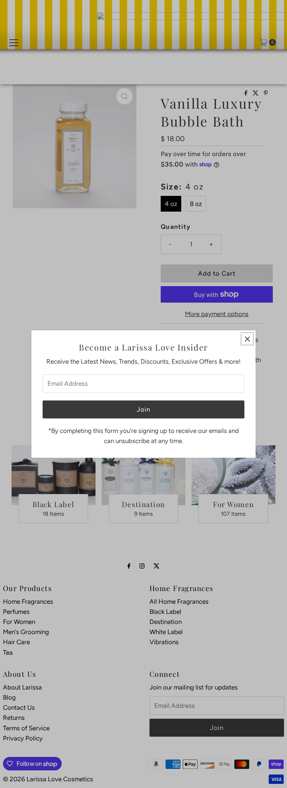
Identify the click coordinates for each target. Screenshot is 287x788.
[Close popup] (247, 338)
